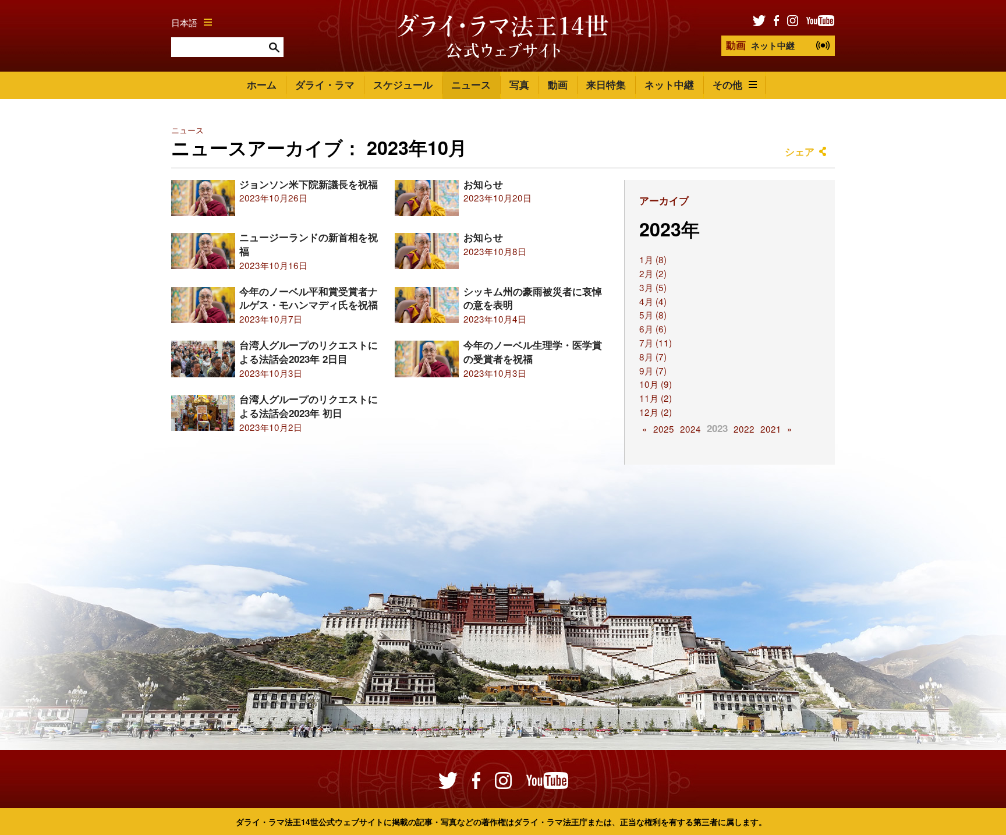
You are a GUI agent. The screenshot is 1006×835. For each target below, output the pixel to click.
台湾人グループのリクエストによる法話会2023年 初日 (308, 406)
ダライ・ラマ (325, 84)
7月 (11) (655, 342)
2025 (663, 428)
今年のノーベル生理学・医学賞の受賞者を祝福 (532, 352)
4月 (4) (653, 301)
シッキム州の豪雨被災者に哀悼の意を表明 (532, 298)
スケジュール (403, 84)
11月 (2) (655, 397)
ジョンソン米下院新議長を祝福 (308, 184)
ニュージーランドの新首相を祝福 (308, 244)
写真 (519, 84)
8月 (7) (653, 356)
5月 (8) (653, 314)
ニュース (471, 84)
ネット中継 (760, 45)
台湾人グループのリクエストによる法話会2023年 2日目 (308, 352)
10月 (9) (655, 383)
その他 (727, 84)
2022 (744, 428)
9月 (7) (653, 370)
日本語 (184, 22)
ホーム (262, 84)
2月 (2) (653, 273)
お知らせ (483, 184)
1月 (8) (653, 259)
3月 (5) (653, 287)
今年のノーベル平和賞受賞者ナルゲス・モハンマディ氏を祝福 (308, 298)
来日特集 (606, 84)
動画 (558, 84)
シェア (799, 151)
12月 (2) (655, 411)
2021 (770, 428)
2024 (690, 428)
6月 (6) (653, 328)
